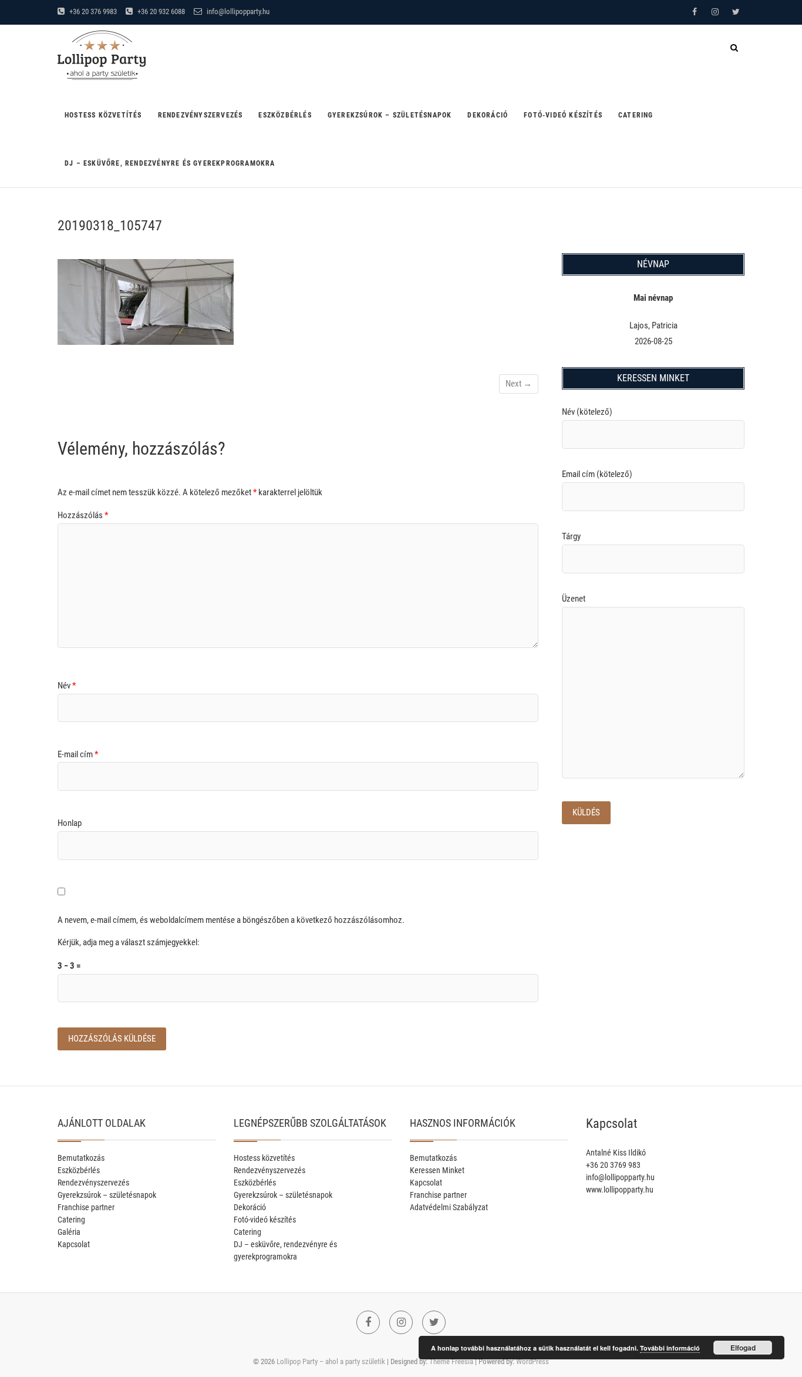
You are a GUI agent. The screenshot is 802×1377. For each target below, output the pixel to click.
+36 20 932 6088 (160, 11)
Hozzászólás (83, 515)
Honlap (70, 823)
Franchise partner (86, 1207)
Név (67, 685)
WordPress (532, 1361)
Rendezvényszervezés (200, 115)
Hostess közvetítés (103, 115)
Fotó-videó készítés (563, 115)
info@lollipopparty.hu (237, 11)
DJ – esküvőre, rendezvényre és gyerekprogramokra (170, 163)
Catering (635, 115)
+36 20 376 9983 (92, 11)
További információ (670, 1348)
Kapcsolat (74, 1244)
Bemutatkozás (81, 1158)
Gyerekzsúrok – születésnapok (390, 115)
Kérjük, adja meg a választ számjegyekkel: (129, 942)
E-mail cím (78, 754)
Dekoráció (487, 115)
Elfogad (743, 1347)
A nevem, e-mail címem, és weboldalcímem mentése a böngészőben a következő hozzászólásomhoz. (231, 920)
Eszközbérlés (284, 115)
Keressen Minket (437, 1170)
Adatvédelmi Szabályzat (449, 1207)
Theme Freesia (451, 1361)
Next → (519, 383)
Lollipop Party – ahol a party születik (331, 1361)
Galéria (69, 1232)
